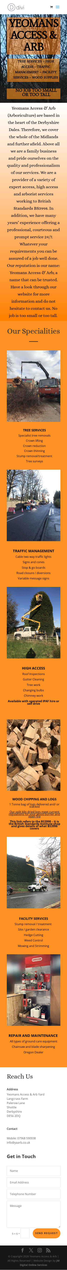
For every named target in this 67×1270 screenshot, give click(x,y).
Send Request (46, 1233)
